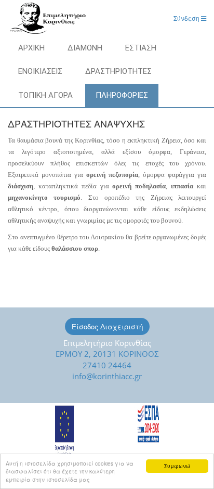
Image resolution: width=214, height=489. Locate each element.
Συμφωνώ (177, 466)
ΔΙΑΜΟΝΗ (85, 48)
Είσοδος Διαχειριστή (107, 326)
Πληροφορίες (122, 95)
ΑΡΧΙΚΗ (31, 48)
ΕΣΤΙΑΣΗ (140, 48)
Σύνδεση (187, 18)
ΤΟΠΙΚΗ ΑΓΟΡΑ (45, 95)
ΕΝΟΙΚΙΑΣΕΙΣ (40, 71)
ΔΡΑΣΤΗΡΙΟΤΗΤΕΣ (118, 71)
